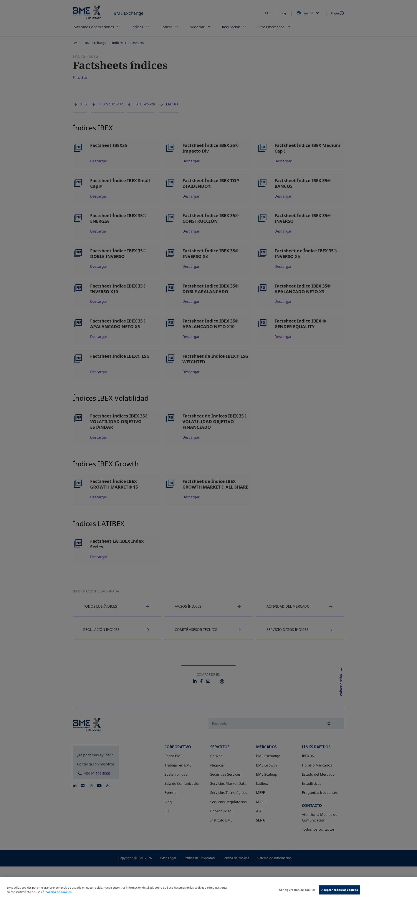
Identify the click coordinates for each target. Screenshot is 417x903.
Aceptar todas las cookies (339, 890)
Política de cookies (58, 892)
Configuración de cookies (297, 890)
